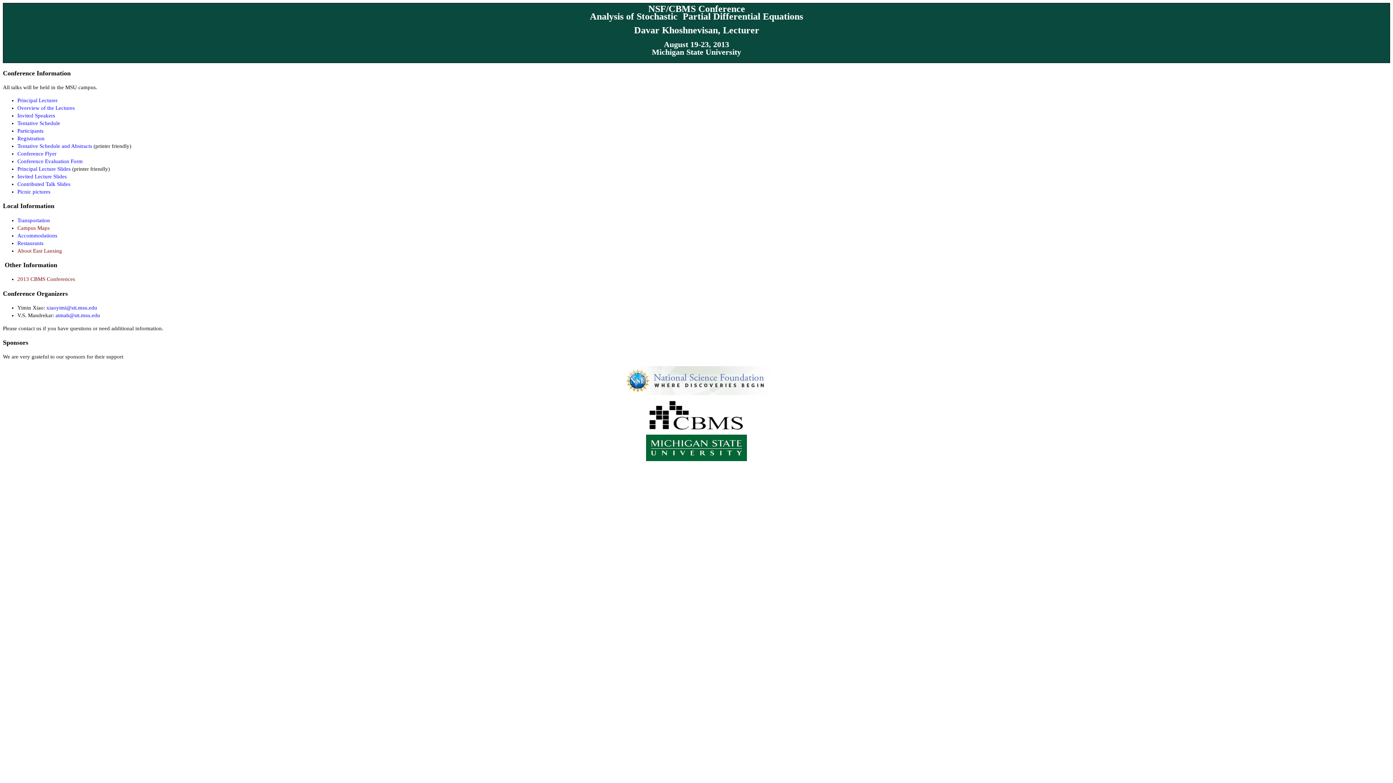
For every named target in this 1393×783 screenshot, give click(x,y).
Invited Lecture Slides (42, 176)
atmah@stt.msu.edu (78, 315)
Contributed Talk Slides (43, 184)
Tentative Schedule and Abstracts (54, 146)
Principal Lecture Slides (44, 169)
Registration (31, 138)
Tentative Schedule (38, 123)
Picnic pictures (33, 192)
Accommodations (37, 236)
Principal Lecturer (37, 100)
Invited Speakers (36, 116)
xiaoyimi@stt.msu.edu (71, 308)
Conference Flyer (37, 154)
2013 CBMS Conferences (46, 279)
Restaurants (30, 243)
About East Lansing (39, 251)
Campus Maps (33, 228)
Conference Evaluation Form (50, 161)
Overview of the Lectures (46, 108)
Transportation (33, 220)
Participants (30, 131)
